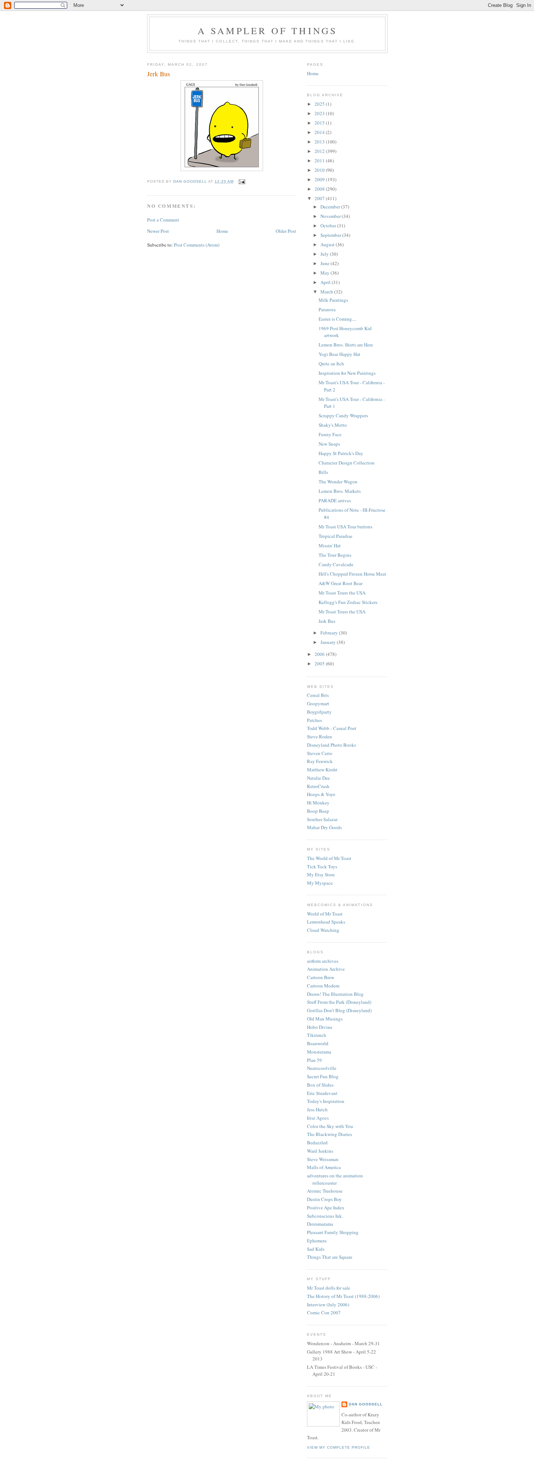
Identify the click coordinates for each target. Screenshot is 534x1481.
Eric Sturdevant (322, 1093)
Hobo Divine (319, 1027)
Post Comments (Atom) (196, 245)
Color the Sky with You (330, 1126)
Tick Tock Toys (322, 866)
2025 (320, 104)
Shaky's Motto (333, 425)
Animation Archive (326, 969)
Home (222, 231)
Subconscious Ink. (325, 1216)
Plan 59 (314, 1060)
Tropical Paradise (335, 536)
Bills (323, 472)
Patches (314, 720)
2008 (320, 189)
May (325, 272)
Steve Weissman (323, 1159)
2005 (320, 663)
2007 (320, 198)
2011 (320, 160)
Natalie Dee (318, 778)
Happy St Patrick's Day (341, 453)
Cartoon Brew (320, 977)
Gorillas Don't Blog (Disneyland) (339, 1010)
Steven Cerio (319, 753)
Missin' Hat (330, 545)
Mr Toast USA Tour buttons (345, 526)
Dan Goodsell (366, 1404)
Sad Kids (315, 1249)
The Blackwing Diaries (329, 1134)
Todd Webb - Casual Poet (331, 728)
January (328, 642)
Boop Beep (318, 811)
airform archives (322, 961)
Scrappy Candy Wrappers (343, 415)
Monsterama (319, 1051)
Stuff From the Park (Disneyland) (339, 1002)
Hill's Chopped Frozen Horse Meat (352, 574)
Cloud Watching (323, 930)
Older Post (286, 231)
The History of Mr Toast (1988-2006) (343, 1296)
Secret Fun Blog (323, 1076)
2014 (320, 132)
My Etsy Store (321, 874)
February (329, 632)
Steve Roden (319, 736)
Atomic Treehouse (325, 1191)
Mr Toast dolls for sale (328, 1288)
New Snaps (329, 444)
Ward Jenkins (320, 1151)
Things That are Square (329, 1257)
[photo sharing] (222, 169)
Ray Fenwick (320, 761)
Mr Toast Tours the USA (342, 592)
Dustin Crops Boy (324, 1199)
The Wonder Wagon (338, 481)
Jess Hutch (317, 1109)
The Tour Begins (335, 555)
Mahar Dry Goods (324, 827)
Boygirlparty (319, 712)
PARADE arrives (335, 500)
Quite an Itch (331, 363)
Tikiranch (316, 1035)
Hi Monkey (318, 802)
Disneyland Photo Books (331, 745)
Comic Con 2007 (324, 1312)
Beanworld (317, 1043)
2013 (320, 141)
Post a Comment (163, 219)
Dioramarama (320, 1224)
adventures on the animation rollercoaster (335, 1179)
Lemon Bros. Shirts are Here (346, 344)
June (325, 263)
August (328, 244)
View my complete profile (338, 1447)
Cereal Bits (318, 695)
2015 (320, 122)
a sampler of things (267, 30)
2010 (320, 170)
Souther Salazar (322, 819)
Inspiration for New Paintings (347, 373)
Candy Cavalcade (336, 564)
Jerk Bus (327, 621)
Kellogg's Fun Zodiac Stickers (348, 602)
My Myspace (320, 883)
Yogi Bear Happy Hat (339, 354)
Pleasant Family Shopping (333, 1232)
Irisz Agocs (318, 1118)
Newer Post (158, 231)
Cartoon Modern (323, 985)
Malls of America (324, 1167)
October (328, 225)
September (331, 235)
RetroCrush (318, 786)
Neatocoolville (321, 1068)
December (330, 206)
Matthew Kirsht (322, 769)
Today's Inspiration (325, 1101)
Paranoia (327, 309)
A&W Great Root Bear (341, 583)
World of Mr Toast (325, 913)
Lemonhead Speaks (326, 921)
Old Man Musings (325, 1018)
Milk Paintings (333, 300)
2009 (320, 179)
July (325, 254)
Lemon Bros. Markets (340, 491)
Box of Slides (320, 1085)
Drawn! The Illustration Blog (335, 994)
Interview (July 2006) (328, 1304)
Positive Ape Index (325, 1207)
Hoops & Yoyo (321, 794)
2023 (320, 113)
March (327, 291)
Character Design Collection (347, 462)
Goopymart (318, 703)
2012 (320, 151)
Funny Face (330, 434)
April (326, 282)
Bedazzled (317, 1142)
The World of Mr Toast (329, 858)
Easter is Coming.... (337, 319)
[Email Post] (241, 181)
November (331, 216)
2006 (320, 654)
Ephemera (317, 1240)
